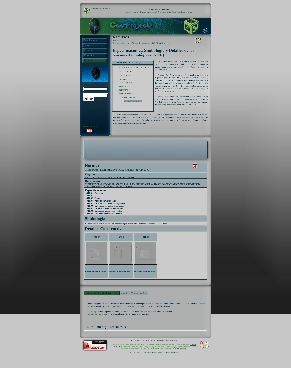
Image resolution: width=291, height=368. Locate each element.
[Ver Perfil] (86, 10)
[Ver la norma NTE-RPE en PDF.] (195, 166)
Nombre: (86, 86)
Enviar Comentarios (134, 293)
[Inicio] (146, 340)
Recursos (116, 43)
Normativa (125, 43)
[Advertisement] (145, 149)
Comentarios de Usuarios (101, 293)
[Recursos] (174, 340)
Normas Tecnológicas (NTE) (143, 43)
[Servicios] (154, 340)
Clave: (85, 92)
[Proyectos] (164, 340)
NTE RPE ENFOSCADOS (133, 101)
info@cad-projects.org (94, 314)
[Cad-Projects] (136, 340)
